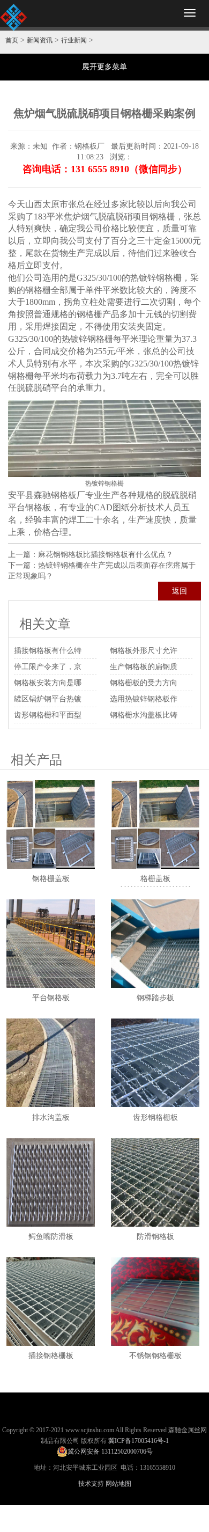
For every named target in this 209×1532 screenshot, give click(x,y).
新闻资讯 (40, 40)
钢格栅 (162, 216)
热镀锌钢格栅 (156, 277)
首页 (11, 40)
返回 (179, 591)
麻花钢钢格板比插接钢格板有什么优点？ (105, 555)
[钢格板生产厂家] (13, 17)
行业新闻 (74, 40)
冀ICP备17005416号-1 (138, 1441)
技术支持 (91, 1483)
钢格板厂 (68, 495)
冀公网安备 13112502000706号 (110, 1451)
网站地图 (118, 1483)
